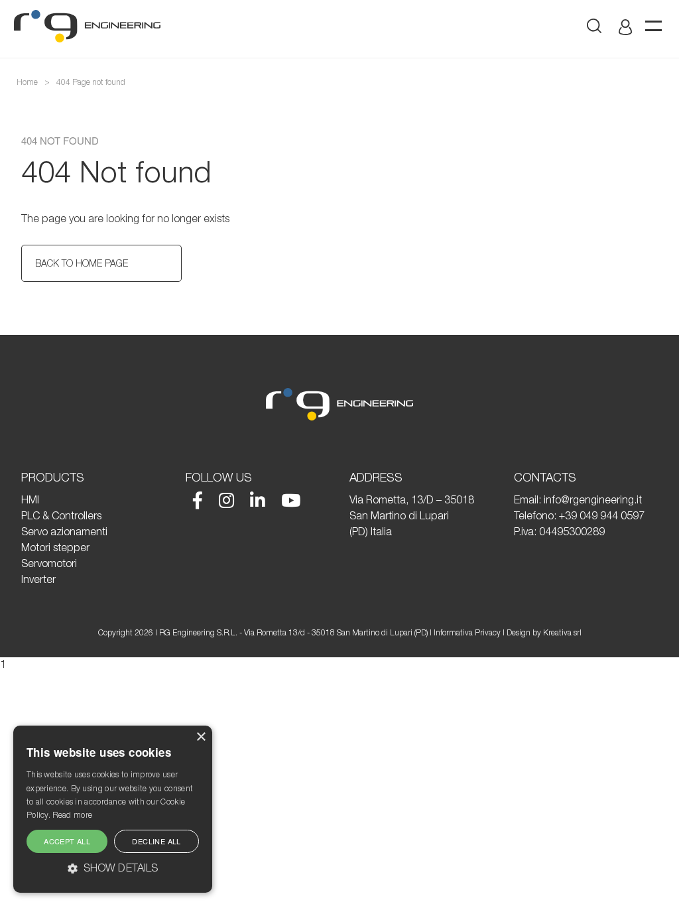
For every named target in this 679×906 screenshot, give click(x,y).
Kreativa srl (562, 632)
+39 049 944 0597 (602, 515)
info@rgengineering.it (593, 499)
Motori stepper (55, 547)
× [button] (201, 737)
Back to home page (81, 263)
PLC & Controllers (61, 515)
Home (27, 82)
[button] (113, 867)
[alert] (112, 809)
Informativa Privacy (467, 632)
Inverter (38, 579)
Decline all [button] (156, 841)
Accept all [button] (67, 841)
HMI (30, 499)
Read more (72, 815)
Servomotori (49, 563)
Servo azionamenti (64, 531)
